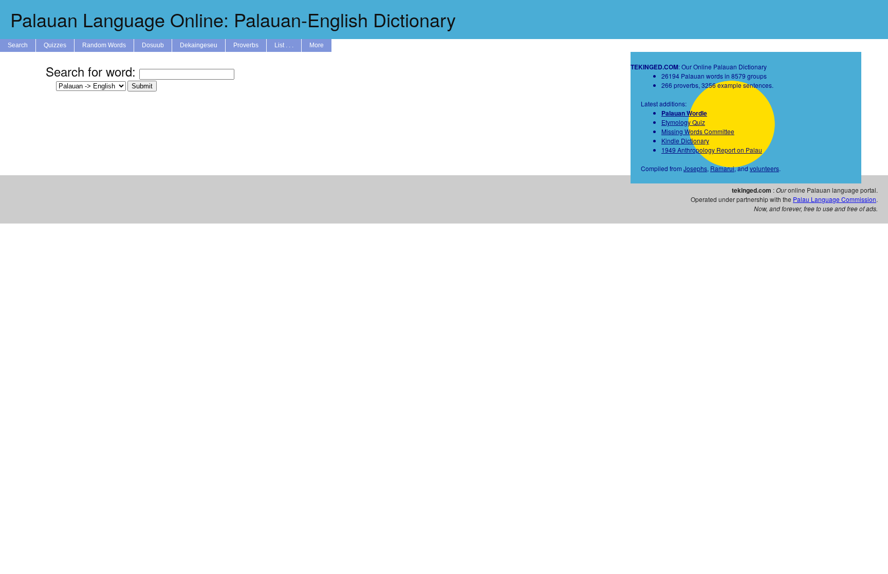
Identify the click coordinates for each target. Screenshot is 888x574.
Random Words (104, 45)
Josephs (695, 168)
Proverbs (245, 45)
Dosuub (153, 45)
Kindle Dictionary (685, 140)
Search (18, 45)
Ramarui (722, 168)
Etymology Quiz (683, 122)
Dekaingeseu (198, 45)
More (316, 45)
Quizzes (55, 45)
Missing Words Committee (697, 131)
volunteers (764, 168)
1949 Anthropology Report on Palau (711, 149)
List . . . (283, 45)
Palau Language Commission (834, 199)
